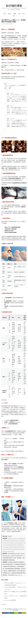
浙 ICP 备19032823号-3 (18, 609)
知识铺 (9, 536)
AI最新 (14, 13)
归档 (23, 13)
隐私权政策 (15, 610)
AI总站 (9, 13)
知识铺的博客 (14, 6)
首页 (5, 13)
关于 (14, 15)
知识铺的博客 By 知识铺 (11, 609)
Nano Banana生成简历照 (10, 600)
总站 (19, 13)
